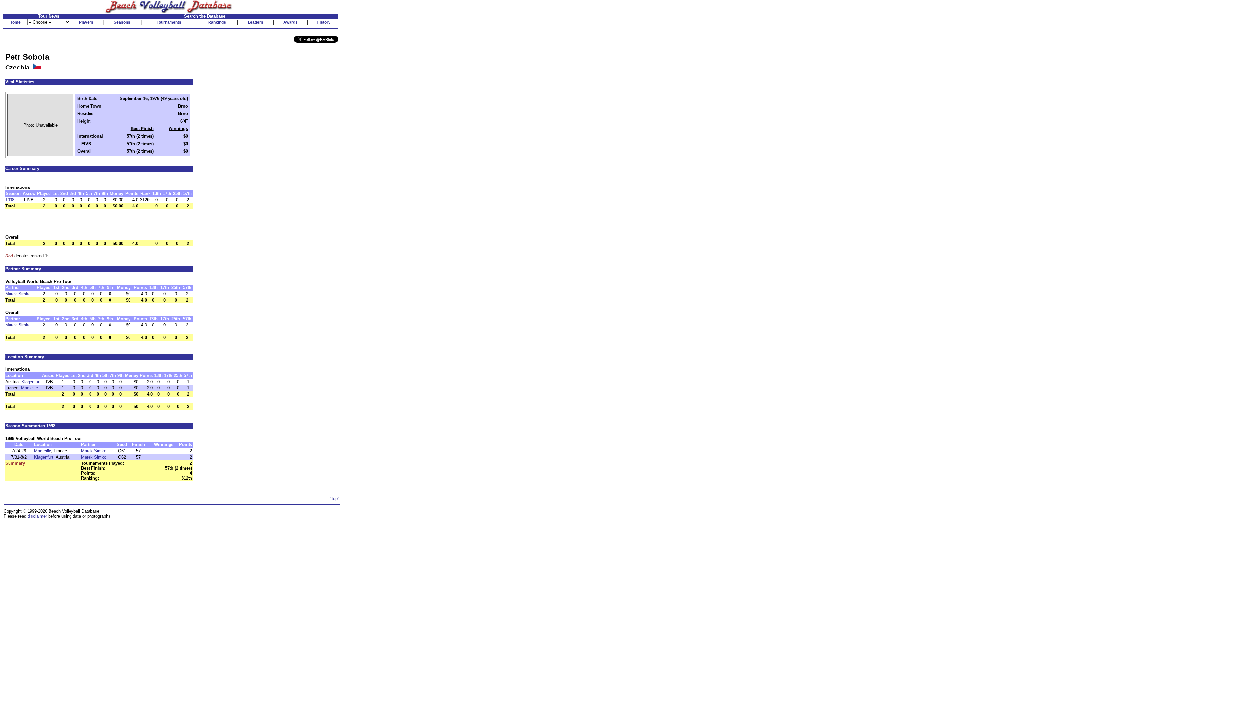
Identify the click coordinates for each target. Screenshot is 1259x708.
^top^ (335, 498)
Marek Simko (17, 293)
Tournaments (169, 22)
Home (15, 22)
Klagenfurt (31, 381)
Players (86, 22)
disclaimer (37, 516)
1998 (9, 199)
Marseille (29, 387)
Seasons (122, 22)
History (323, 22)
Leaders (255, 22)
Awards (290, 22)
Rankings (217, 22)
